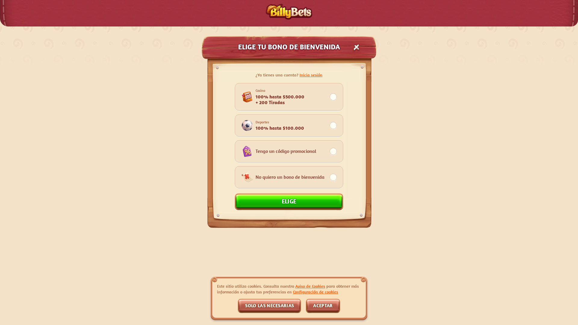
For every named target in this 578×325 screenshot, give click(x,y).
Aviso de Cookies (310, 286)
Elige (289, 201)
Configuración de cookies (315, 291)
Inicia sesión (311, 74)
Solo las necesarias (269, 305)
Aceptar (323, 305)
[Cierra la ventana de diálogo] (356, 47)
